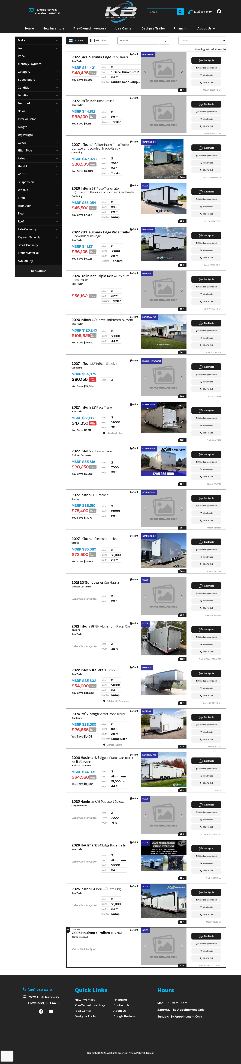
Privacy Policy (136, 1053)
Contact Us (121, 1005)
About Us (119, 1010)
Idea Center (83, 1010)
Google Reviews (124, 1016)
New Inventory (85, 999)
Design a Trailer (86, 1016)
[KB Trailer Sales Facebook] (219, 12)
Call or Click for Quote (84, 599)
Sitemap (148, 1053)
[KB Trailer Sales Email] (51, 1011)
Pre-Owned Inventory (90, 1005)
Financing (120, 999)
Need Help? (40, 270)
